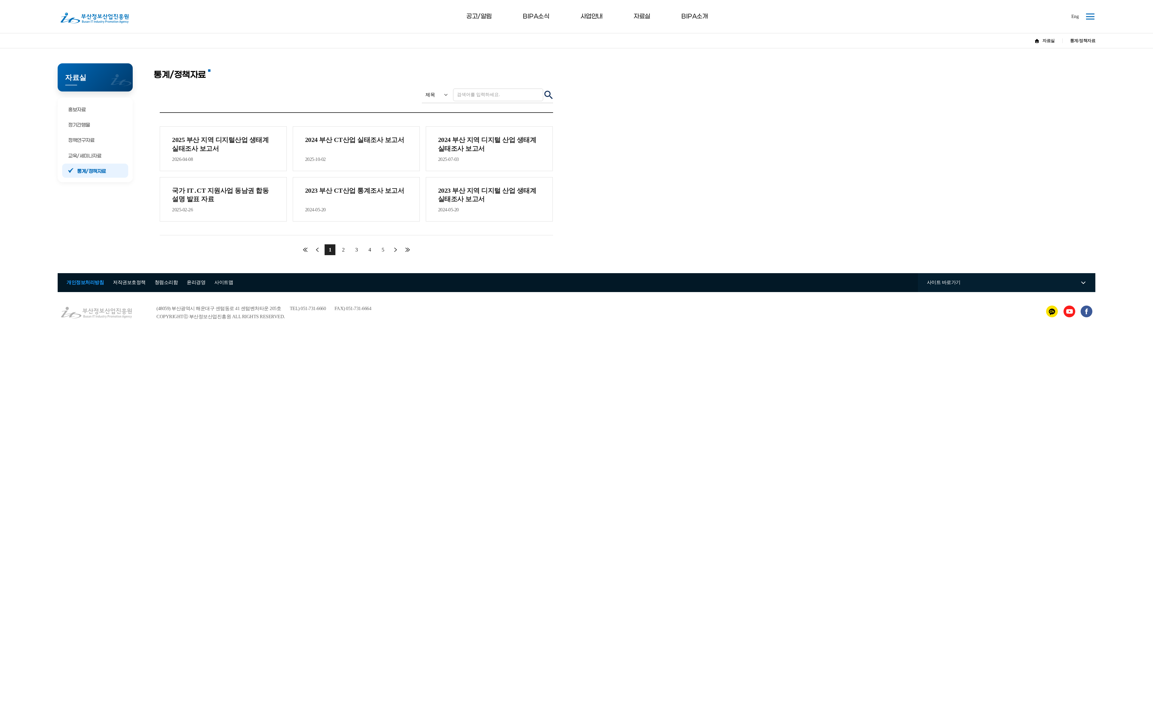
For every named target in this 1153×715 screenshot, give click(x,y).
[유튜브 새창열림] (1070, 311)
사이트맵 (223, 282)
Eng (1075, 16)
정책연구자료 (81, 140)
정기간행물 (79, 125)
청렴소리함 (166, 282)
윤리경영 (196, 282)
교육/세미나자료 (84, 156)
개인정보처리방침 (85, 282)
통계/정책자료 (91, 171)
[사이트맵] (1088, 16)
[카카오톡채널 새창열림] (1052, 311)
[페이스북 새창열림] (1086, 311)
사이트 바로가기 (944, 282)
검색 (548, 95)
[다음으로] (395, 250)
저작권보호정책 (129, 282)
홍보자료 (77, 110)
